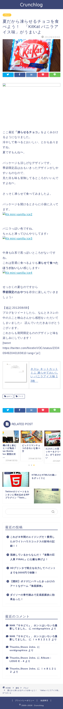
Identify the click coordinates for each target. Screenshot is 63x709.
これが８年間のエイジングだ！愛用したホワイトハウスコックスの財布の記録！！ (32, 541)
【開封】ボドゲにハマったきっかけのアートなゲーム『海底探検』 (32, 583)
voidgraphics (41, 628)
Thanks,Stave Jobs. (23, 647)
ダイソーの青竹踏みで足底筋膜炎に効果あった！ (32, 597)
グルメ (7, 15)
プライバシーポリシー (24, 700)
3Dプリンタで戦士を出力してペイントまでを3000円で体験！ (33, 570)
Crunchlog (31, 4)
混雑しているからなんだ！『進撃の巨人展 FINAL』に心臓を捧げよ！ (32, 557)
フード (20, 396)
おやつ (9, 396)
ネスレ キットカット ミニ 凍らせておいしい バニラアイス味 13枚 (44, 375)
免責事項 (44, 700)
